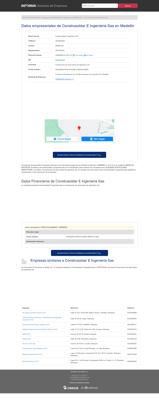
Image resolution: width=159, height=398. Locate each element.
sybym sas (26, 339)
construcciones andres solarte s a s (35, 324)
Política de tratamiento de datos (80, 383)
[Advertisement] (79, 99)
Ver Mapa (89, 55)
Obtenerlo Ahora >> (64, 79)
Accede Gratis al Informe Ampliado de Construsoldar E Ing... (79, 155)
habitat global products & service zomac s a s (39, 329)
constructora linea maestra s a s (34, 348)
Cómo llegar (79, 55)
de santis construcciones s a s (34, 313)
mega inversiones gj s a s (32, 354)
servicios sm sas (28, 344)
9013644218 (60, 60)
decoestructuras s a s (30, 361)
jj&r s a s (26, 334)
